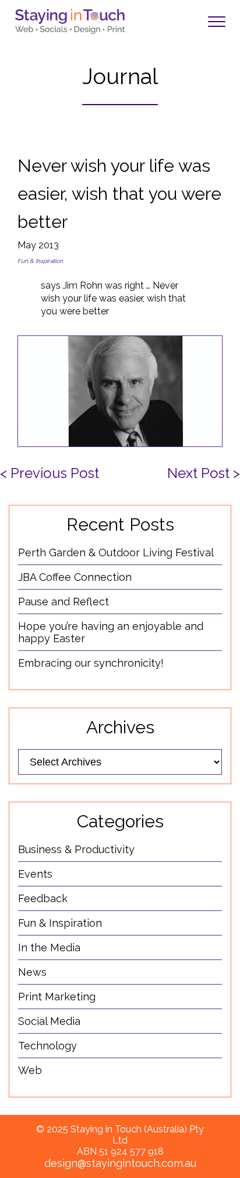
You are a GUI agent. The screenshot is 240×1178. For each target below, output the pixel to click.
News (32, 972)
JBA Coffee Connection (75, 577)
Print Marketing (57, 996)
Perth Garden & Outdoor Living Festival (116, 552)
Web (30, 1070)
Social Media (49, 1021)
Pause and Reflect (63, 601)
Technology (47, 1046)
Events (35, 874)
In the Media (49, 947)
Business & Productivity (76, 849)
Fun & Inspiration (40, 261)
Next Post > (203, 473)
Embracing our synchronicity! (91, 663)
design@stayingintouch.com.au (120, 1163)
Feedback (43, 898)
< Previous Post (49, 473)
